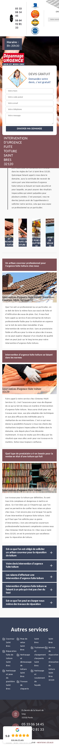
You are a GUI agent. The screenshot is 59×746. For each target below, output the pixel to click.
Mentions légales (45, 743)
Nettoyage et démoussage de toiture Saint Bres (24, 666)
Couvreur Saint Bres (10, 642)
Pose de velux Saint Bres (23, 644)
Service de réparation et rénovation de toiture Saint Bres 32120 (53, 664)
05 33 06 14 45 (18, 12)
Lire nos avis (17, 740)
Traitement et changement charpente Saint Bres (38, 657)
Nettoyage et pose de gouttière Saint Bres (10, 680)
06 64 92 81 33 (18, 24)
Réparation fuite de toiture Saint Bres (10, 658)
